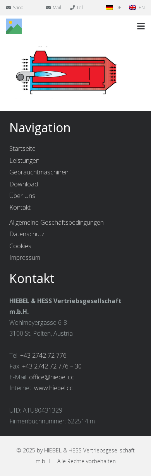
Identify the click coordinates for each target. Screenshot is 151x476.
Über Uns (22, 195)
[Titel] (14, 26)
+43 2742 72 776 (43, 355)
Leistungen (24, 160)
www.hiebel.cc (53, 388)
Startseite (22, 148)
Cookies (20, 246)
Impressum (24, 257)
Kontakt (20, 207)
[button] (141, 26)
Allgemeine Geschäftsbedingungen (56, 222)
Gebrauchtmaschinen (39, 172)
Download (23, 184)
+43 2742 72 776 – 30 (52, 366)
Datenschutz (27, 234)
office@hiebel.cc (51, 377)
